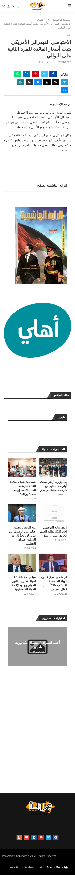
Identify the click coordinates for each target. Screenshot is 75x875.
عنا (40, 866)
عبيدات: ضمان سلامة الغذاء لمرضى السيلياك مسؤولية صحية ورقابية (23, 488)
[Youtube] (3, 6)
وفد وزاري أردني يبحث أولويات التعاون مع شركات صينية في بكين (53, 486)
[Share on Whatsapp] (17, 74)
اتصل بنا (29, 866)
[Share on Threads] (47, 82)
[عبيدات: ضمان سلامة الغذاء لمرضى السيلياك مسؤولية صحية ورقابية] (22, 467)
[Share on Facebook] (53, 74)
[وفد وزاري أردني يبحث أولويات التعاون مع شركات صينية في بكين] (53, 467)
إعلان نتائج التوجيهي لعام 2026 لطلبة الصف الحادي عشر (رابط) (53, 531)
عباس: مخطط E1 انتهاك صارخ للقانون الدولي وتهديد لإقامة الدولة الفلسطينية (24, 583)
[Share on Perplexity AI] (20, 82)
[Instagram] (8, 6)
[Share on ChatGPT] (29, 82)
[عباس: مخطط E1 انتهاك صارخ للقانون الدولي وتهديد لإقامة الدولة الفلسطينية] (22, 563)
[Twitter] (13, 6)
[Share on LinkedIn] (26, 74)
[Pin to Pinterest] (35, 74)
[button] (11, 646)
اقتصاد (40, 19)
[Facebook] (18, 6)
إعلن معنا (14, 866)
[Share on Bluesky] (38, 82)
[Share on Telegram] (64, 82)
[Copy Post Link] (55, 82)
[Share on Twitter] (44, 74)
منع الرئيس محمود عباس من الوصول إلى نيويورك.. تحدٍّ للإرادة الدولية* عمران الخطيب (22, 535)
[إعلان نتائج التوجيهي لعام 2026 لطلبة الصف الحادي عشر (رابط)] (53, 513)
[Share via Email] (64, 90)
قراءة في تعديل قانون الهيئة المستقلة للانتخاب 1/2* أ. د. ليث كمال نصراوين (54, 583)
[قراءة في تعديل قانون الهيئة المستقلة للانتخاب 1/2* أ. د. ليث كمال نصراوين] (53, 563)
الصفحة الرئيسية (62, 19)
